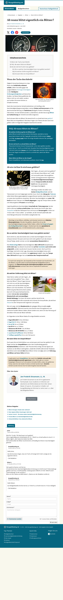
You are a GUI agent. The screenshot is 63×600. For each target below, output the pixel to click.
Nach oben (54, 522)
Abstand (9, 302)
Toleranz (23, 150)
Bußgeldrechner (9, 534)
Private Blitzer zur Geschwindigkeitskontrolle (20, 416)
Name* (9, 496)
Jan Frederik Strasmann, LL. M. (16, 23)
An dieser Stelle (19, 138)
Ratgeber (20, 15)
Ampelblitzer (24, 358)
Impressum (34, 536)
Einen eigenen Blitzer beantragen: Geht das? (20, 412)
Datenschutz (34, 534)
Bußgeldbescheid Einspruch (12, 542)
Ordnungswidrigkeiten (14, 94)
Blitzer (26, 15)
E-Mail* (9, 502)
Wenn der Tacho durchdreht (20, 62)
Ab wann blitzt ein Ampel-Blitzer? (25, 74)
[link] (48, 8)
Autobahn (42, 247)
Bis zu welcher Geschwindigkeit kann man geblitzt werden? (32, 69)
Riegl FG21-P (12, 322)
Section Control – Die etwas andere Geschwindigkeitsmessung (25, 414)
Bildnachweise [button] (31, 399)
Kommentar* (10, 507)
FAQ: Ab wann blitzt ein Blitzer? (21, 64)
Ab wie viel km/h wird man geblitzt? (22, 67)
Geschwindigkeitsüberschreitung (13, 536)
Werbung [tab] (11, 426)
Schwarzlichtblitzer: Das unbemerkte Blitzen (20, 419)
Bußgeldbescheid (41, 192)
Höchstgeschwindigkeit (24, 90)
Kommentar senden (15, 519)
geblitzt (50, 118)
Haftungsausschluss (36, 538)
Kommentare (25, 32)
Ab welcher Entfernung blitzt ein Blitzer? (27, 71)
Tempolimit (10, 210)
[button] (8, 32)
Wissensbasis (11, 15)
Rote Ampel (8, 538)
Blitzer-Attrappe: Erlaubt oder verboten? (19, 409)
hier (43, 160)
